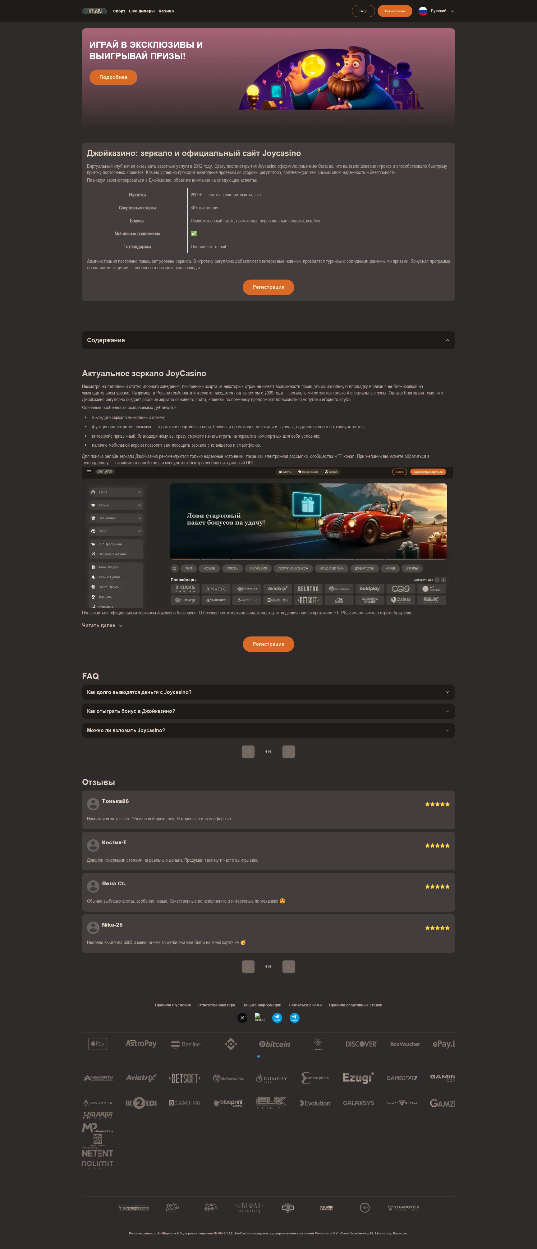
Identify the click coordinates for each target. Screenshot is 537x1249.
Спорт (119, 11)
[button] (258, 1056)
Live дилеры (142, 11)
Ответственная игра (216, 1005)
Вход (363, 11)
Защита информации (262, 1005)
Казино (166, 11)
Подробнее (113, 77)
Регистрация (395, 11)
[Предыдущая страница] (248, 751)
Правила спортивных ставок (355, 1005)
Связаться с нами (305, 1005)
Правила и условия (173, 1005)
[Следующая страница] (288, 751)
